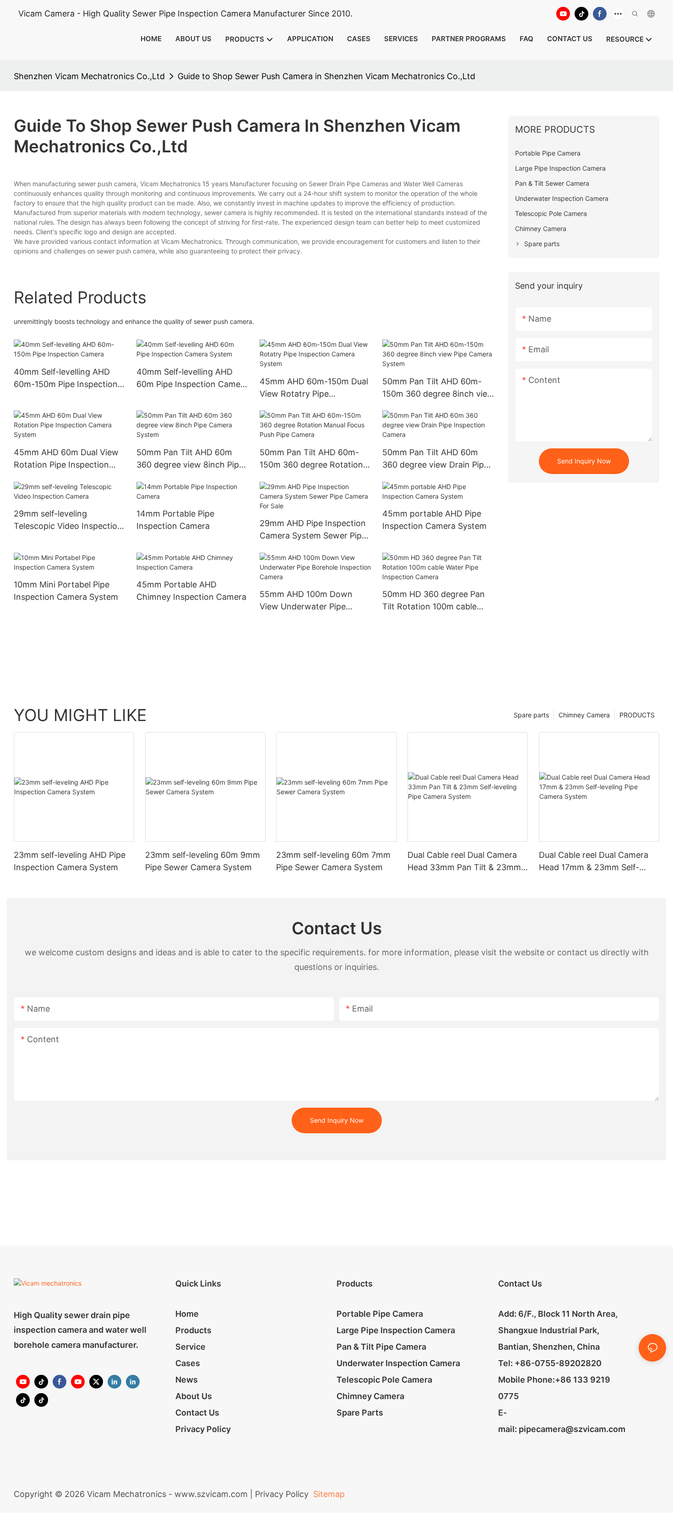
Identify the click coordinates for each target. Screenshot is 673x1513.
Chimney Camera (584, 715)
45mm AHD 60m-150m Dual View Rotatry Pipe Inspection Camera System (314, 388)
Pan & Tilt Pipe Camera (381, 1346)
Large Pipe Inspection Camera (395, 1330)
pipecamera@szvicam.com (572, 1429)
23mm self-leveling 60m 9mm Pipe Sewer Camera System (202, 861)
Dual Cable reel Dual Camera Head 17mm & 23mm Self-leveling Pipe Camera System (595, 861)
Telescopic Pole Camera (384, 1379)
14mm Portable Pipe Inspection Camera (175, 520)
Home (187, 1314)
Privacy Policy (203, 1429)
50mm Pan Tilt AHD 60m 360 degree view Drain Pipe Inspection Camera (435, 459)
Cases (187, 1363)
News (186, 1379)
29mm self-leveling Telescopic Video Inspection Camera (68, 520)
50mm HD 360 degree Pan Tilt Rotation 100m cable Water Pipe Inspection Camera (433, 601)
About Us (193, 1396)
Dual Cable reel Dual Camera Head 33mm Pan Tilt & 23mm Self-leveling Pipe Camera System (464, 861)
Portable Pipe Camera (379, 1314)
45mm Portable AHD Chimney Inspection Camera (191, 591)
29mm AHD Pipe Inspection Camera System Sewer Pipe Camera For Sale (313, 530)
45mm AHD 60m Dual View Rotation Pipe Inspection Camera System (66, 459)
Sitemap (328, 1494)
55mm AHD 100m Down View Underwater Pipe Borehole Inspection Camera (315, 601)
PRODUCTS (637, 715)
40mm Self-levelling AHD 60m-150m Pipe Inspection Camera (66, 378)
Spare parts (531, 715)
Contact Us (197, 1412)
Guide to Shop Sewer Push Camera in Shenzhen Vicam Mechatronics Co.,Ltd (326, 76)
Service (190, 1346)
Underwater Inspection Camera (398, 1363)
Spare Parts (359, 1412)
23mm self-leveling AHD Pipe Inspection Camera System (69, 861)
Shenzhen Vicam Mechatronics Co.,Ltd (89, 76)
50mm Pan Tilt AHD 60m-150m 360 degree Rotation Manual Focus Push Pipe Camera (311, 459)
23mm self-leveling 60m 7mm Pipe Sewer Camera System (333, 861)
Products (193, 1330)
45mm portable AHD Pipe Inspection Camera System (434, 520)
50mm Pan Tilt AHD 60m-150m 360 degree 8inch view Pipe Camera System (438, 388)
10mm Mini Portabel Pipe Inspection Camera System (66, 591)
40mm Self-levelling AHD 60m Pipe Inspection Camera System (192, 378)
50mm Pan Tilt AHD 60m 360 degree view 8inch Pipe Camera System (190, 459)
